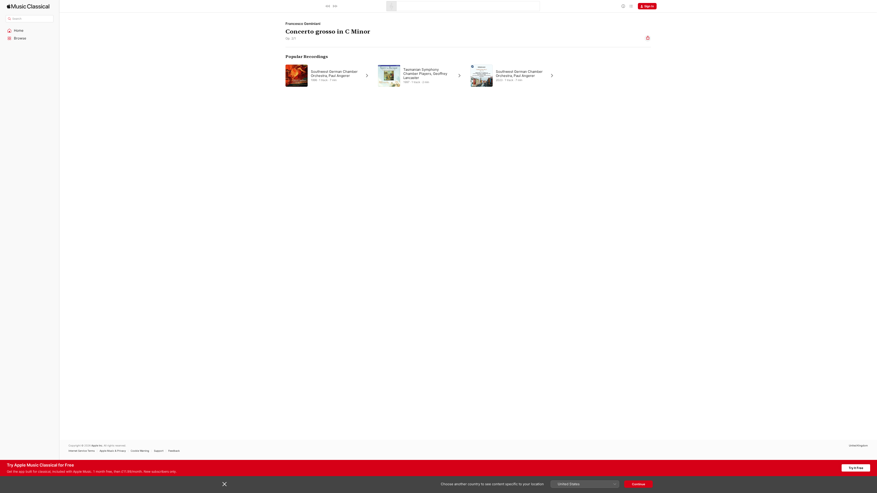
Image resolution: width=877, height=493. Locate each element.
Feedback (174, 451)
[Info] (623, 6)
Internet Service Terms (82, 451)
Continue (638, 484)
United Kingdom (858, 445)
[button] (29, 30)
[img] (28, 6)
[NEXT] (335, 6)
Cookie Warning (140, 451)
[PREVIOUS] (327, 6)
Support (159, 451)
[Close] (224, 484)
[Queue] (631, 6)
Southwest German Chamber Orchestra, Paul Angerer (334, 73)
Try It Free (856, 468)
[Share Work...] (648, 38)
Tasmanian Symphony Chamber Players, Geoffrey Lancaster (425, 73)
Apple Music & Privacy (113, 451)
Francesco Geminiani (302, 23)
